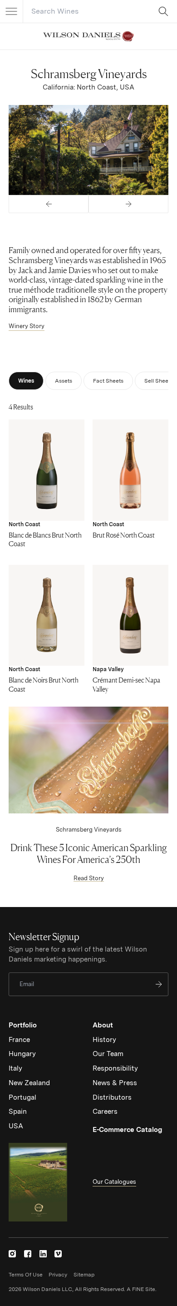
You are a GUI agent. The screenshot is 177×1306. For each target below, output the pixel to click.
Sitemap (84, 1274)
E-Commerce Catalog (127, 1130)
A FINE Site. (142, 1289)
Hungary (22, 1054)
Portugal (22, 1097)
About (103, 1025)
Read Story (89, 878)
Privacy (58, 1274)
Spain (18, 1111)
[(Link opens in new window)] (12, 1253)
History (104, 1040)
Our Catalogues (114, 1181)
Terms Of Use (26, 1274)
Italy (15, 1068)
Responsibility (115, 1068)
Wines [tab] (26, 381)
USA (16, 1126)
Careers (105, 1111)
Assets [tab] (63, 381)
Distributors (112, 1097)
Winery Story (26, 326)
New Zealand (29, 1083)
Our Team (108, 1054)
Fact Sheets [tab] (108, 381)
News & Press (115, 1083)
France (19, 1040)
